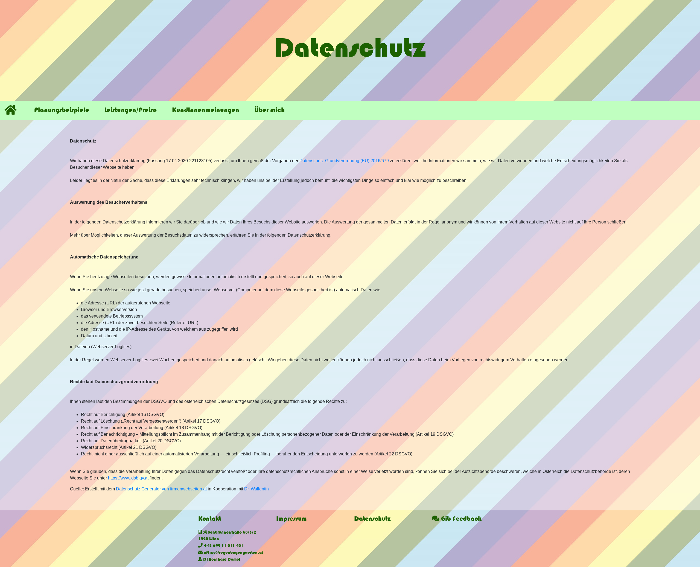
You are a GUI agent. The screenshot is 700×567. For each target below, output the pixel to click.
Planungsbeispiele (61, 110)
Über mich (270, 110)
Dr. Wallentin (256, 489)
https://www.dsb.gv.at (128, 478)
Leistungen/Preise (130, 110)
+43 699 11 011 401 (223, 545)
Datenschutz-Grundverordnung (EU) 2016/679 (344, 160)
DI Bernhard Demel (221, 559)
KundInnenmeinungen (205, 110)
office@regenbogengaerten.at (233, 552)
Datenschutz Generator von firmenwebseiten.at (161, 489)
